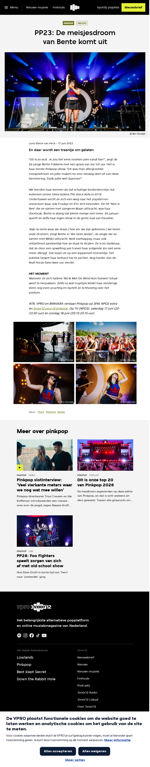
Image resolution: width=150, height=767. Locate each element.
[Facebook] (31, 635)
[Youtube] (44, 635)
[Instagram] (25, 635)
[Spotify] (19, 635)
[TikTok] (38, 635)
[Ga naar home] (75, 7)
